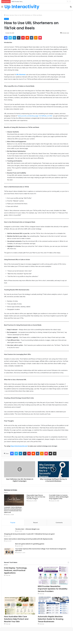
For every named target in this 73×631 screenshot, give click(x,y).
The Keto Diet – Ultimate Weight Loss (27, 529)
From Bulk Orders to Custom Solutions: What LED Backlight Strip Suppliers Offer (58, 496)
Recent (35, 522)
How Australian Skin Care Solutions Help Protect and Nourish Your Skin (16, 619)
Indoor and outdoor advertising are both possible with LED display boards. (28, 539)
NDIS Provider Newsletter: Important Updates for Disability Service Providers (33, 1)
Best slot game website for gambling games (29, 544)
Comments (59, 522)
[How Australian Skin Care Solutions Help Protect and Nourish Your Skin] (19, 605)
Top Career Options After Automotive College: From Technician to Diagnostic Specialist (40, 549)
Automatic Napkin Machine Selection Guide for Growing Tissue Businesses (50, 619)
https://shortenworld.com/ (19, 446)
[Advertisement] (36, 23)
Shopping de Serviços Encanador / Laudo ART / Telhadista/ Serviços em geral (29, 534)
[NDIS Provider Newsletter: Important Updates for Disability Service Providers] (53, 575)
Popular (12, 522)
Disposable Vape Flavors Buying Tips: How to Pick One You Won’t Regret (36, 496)
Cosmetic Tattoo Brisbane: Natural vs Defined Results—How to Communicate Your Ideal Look (13, 509)
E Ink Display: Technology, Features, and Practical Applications (15, 570)
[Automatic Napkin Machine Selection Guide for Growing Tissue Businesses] (53, 605)
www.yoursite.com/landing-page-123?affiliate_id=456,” (35, 116)
